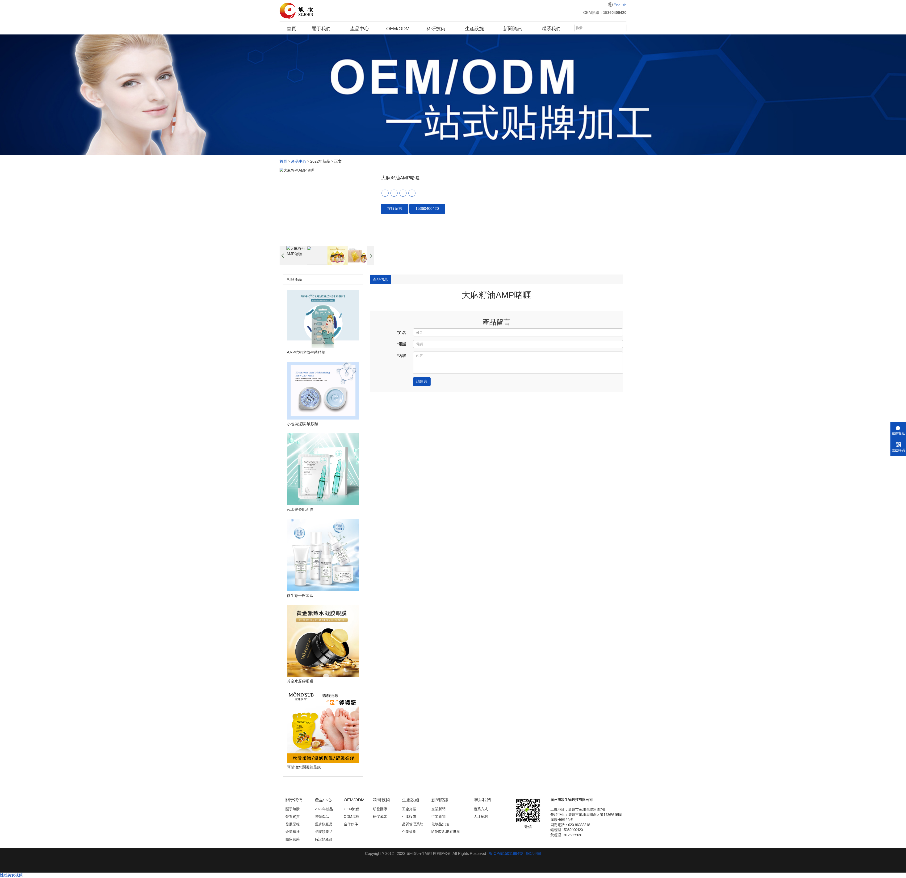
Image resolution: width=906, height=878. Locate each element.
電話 (401, 344)
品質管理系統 (412, 824)
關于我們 (321, 28)
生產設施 (474, 28)
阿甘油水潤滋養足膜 (304, 767)
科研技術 (436, 28)
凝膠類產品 (323, 832)
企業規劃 (409, 832)
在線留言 (394, 209)
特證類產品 (323, 839)
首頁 (291, 28)
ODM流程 (351, 816)
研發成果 (380, 816)
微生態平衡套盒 (300, 596)
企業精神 (292, 832)
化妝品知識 (440, 824)
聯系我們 (551, 28)
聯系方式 (481, 809)
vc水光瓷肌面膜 (300, 510)
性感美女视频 (11, 875)
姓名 (401, 333)
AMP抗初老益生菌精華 (306, 352)
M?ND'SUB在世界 (445, 832)
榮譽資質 (292, 816)
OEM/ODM (398, 28)
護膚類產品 (323, 824)
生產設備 (409, 816)
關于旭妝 (292, 809)
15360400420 (427, 209)
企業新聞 (438, 809)
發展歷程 (292, 824)
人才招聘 (481, 816)
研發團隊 (380, 809)
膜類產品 (322, 816)
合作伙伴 (351, 824)
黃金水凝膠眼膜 (300, 681)
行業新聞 (438, 816)
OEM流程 (351, 809)
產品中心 (359, 28)
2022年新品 (324, 809)
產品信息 (380, 279)
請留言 (422, 381)
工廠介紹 (409, 809)
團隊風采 (292, 839)
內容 (401, 356)
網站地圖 (533, 854)
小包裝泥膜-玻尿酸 (302, 424)
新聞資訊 (512, 28)
